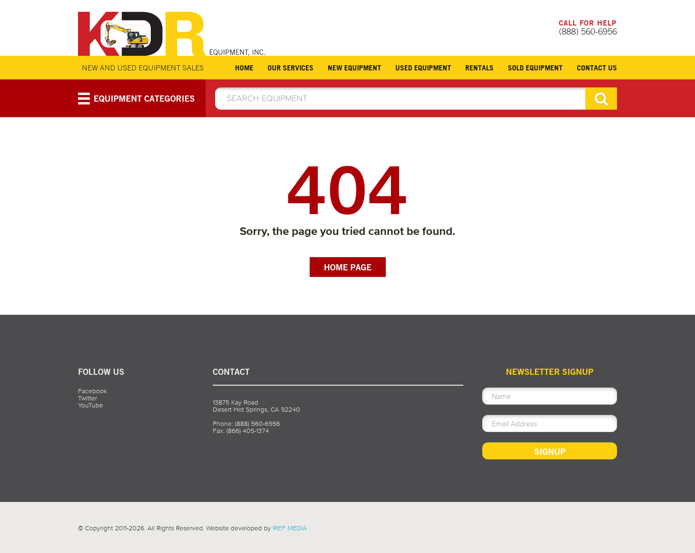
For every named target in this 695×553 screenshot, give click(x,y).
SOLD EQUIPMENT (535, 67)
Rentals (479, 67)
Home (244, 67)
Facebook (92, 391)
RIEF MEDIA (290, 528)
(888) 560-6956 (588, 31)
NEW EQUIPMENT (354, 67)
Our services (290, 67)
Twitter (87, 398)
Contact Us (597, 67)
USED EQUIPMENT (423, 67)
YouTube (90, 405)
